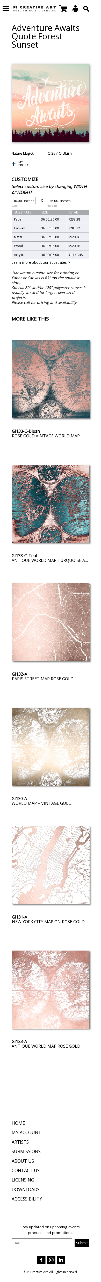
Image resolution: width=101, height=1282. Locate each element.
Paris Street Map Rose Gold (43, 679)
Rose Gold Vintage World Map (46, 436)
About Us (23, 1161)
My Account (26, 1132)
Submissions (26, 1151)
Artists (20, 1142)
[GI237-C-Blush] (50, 103)
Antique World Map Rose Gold (46, 1046)
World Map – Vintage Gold (41, 803)
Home (18, 1123)
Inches (23, 201)
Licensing (23, 1180)
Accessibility (27, 1199)
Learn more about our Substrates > (41, 262)
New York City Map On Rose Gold (48, 922)
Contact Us (26, 1170)
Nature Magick (23, 153)
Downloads (26, 1189)
